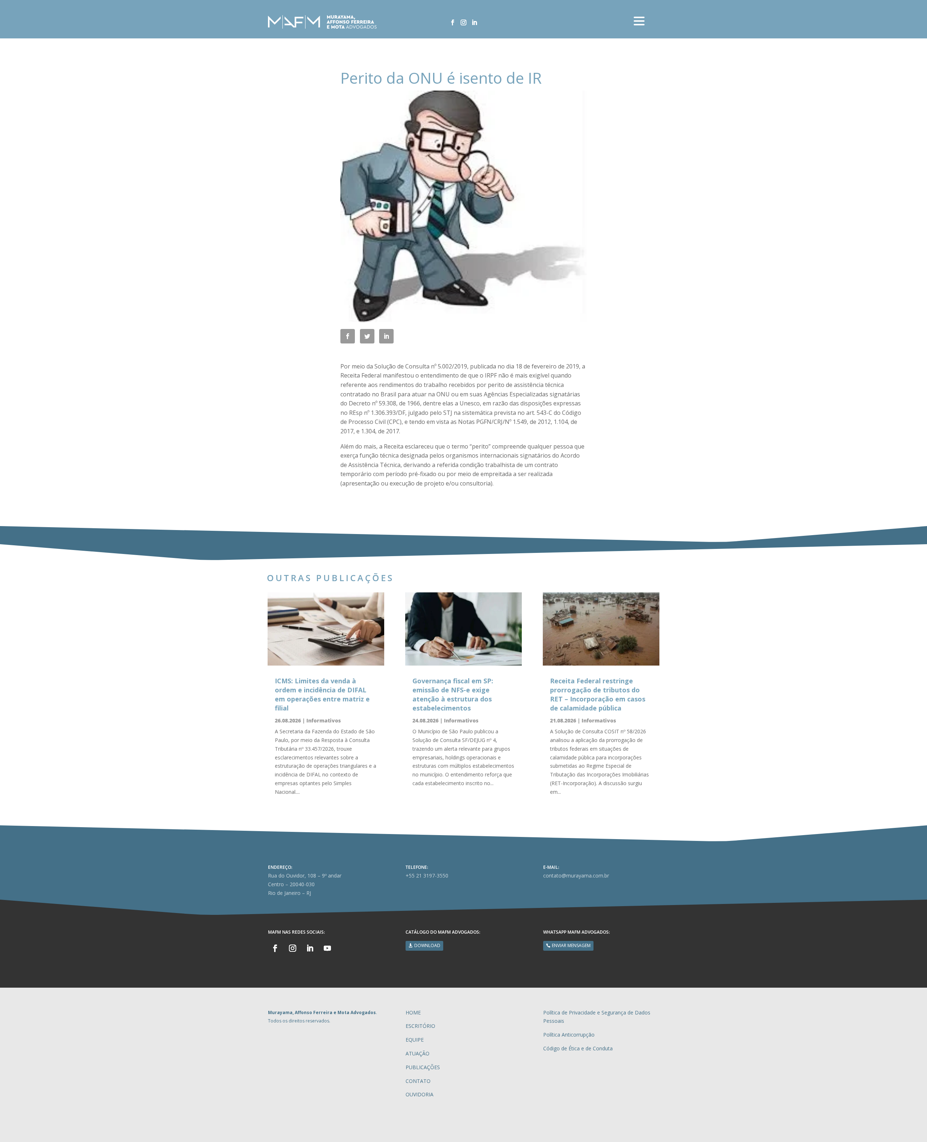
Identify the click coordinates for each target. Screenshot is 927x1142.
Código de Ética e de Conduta (578, 1048)
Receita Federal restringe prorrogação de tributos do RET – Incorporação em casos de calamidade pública (597, 694)
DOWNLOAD (427, 945)
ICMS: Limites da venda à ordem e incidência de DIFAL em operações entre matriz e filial (322, 694)
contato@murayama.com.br (576, 875)
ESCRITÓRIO (420, 1025)
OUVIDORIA (419, 1094)
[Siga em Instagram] (463, 22)
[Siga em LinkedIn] (474, 22)
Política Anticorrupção (569, 1034)
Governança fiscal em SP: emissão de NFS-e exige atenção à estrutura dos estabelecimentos (452, 694)
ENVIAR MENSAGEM (571, 945)
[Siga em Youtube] (327, 948)
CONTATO (418, 1081)
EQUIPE (415, 1039)
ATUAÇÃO (417, 1053)
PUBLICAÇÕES (423, 1067)
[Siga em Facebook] (452, 22)
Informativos (323, 720)
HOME (413, 1012)
